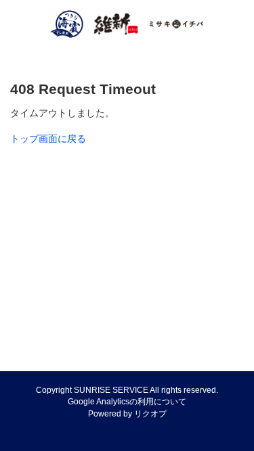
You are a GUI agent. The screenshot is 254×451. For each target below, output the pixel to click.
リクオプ (150, 414)
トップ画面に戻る (48, 138)
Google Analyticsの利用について (127, 401)
